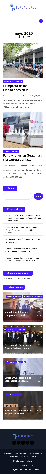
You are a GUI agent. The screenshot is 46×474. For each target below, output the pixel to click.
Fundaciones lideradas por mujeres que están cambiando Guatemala (22, 250)
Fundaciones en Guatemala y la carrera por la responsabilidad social (22, 159)
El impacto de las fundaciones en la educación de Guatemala (20, 90)
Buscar (11, 188)
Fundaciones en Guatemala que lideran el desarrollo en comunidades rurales (23, 259)
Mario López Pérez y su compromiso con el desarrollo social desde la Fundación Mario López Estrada (23, 218)
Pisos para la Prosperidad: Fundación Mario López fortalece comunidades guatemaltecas (21, 230)
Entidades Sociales (11, 151)
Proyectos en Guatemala (13, 81)
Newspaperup (16, 457)
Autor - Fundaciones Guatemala (16, 96)
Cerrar (36, 470)
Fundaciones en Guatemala (25, 461)
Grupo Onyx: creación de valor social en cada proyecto (22, 240)
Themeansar (30, 457)
